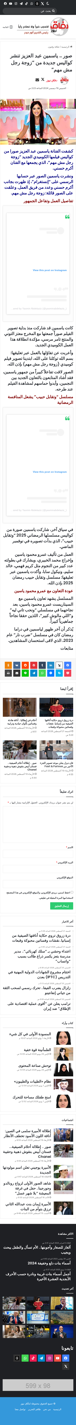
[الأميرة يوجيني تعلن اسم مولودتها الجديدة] (63, 1171)
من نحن (47, 1409)
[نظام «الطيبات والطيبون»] (63, 1085)
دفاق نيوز (51, 80)
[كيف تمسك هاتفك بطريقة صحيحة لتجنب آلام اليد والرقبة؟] (14, 1331)
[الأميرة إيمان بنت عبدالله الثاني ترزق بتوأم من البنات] (63, 1208)
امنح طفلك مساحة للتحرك (32, 1097)
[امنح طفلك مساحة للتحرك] (63, 1101)
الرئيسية (65, 46)
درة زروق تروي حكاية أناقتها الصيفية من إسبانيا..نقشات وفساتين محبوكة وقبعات (59, 723)
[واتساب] (42, 673)
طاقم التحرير (34, 1409)
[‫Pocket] (67, 673)
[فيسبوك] (67, 665)
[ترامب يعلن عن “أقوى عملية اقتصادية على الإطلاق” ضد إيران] (14, 1317)
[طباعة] (8, 673)
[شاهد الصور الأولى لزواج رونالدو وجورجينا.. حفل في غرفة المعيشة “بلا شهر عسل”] (63, 1187)
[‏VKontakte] (16, 665)
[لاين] (25, 673)
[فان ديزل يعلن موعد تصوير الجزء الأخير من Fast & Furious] (56, 750)
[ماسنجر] (50, 673)
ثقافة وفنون (53, 46)
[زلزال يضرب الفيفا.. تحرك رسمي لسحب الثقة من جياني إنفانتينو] (62, 1331)
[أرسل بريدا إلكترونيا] (37, 80)
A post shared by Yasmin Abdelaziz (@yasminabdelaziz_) (35, 308)
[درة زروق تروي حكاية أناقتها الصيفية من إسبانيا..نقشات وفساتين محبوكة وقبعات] (56, 707)
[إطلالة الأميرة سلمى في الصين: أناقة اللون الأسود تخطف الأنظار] (63, 1135)
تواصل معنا (20, 1409)
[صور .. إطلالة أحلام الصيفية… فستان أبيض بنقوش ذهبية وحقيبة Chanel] (20, 750)
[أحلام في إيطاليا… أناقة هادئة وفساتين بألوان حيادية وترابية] (20, 707)
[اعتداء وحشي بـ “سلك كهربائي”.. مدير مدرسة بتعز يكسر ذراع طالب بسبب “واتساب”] (62, 1317)
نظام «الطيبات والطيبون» (32, 1081)
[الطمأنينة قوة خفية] (63, 1054)
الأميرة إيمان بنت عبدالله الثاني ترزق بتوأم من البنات (28, 1206)
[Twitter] (42, 3)
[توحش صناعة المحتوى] (63, 1069)
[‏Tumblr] (42, 665)
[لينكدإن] (50, 665)
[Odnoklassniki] (8, 665)
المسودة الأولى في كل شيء (30, 1033)
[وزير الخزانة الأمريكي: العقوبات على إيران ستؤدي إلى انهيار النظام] (62, 1303)
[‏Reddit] (25, 665)
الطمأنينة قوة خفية (37, 1049)
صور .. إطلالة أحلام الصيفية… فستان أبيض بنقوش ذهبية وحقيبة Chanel (20, 766)
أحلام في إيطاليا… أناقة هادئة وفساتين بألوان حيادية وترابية (22, 721)
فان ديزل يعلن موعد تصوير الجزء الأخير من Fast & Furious (56, 764)
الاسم (69, 847)
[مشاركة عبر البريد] (16, 673)
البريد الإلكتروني (64, 862)
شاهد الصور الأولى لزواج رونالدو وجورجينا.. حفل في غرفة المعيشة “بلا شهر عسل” (27, 1188)
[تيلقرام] (33, 673)
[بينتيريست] (33, 665)
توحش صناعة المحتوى (34, 1065)
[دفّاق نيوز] (42, 26)
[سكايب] (59, 673)
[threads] (37, 3)
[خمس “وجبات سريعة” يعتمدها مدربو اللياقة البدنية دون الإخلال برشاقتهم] (38, 1331)
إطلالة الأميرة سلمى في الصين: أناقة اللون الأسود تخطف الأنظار (27, 1133)
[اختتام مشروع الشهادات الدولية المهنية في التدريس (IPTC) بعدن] (38, 1317)
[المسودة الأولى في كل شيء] (63, 1038)
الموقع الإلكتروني (65, 877)
